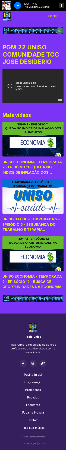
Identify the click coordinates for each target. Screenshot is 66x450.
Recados (33, 397)
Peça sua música (33, 427)
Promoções (33, 390)
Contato (33, 420)
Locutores (33, 405)
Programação (33, 382)
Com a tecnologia (28, 443)
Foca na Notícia (33, 412)
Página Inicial (33, 374)
